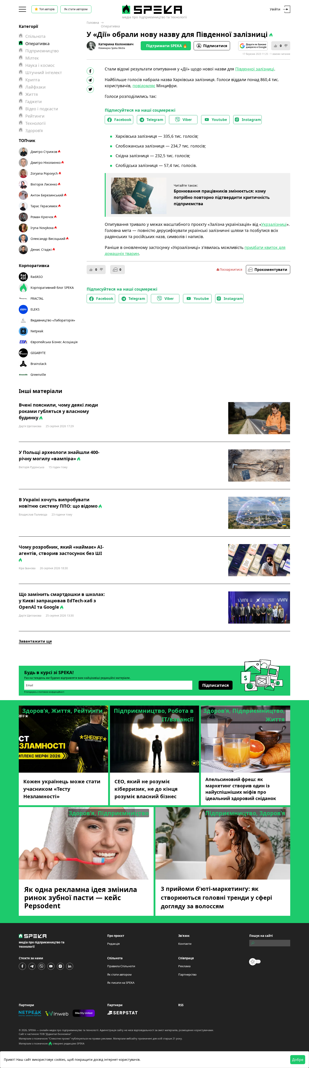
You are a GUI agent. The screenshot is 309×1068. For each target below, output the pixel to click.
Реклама (184, 966)
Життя (31, 94)
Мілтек (32, 58)
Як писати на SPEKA (120, 983)
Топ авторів (47, 9)
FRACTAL (37, 298)
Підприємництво (42, 50)
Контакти (184, 944)
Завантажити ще (35, 641)
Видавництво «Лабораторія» (53, 320)
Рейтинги (35, 116)
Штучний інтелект (43, 72)
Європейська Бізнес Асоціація (54, 342)
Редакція (113, 944)
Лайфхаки (35, 87)
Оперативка (110, 26)
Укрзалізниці (274, 224)
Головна (93, 22)
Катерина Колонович (115, 44)
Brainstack (38, 364)
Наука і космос (40, 65)
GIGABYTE (38, 353)
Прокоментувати (270, 269)
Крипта (32, 79)
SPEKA (32, 1030)
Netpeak (37, 331)
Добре (297, 1059)
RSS (180, 1005)
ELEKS (35, 309)
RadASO (37, 277)
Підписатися (215, 45)
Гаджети (33, 101)
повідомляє (144, 85)
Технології (35, 123)
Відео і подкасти (41, 108)
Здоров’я (34, 130)
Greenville (38, 374)
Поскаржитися (231, 269)
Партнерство (187, 974)
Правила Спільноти (121, 966)
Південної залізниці (254, 69)
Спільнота (35, 36)
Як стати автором (76, 9)
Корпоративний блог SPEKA (52, 287)
